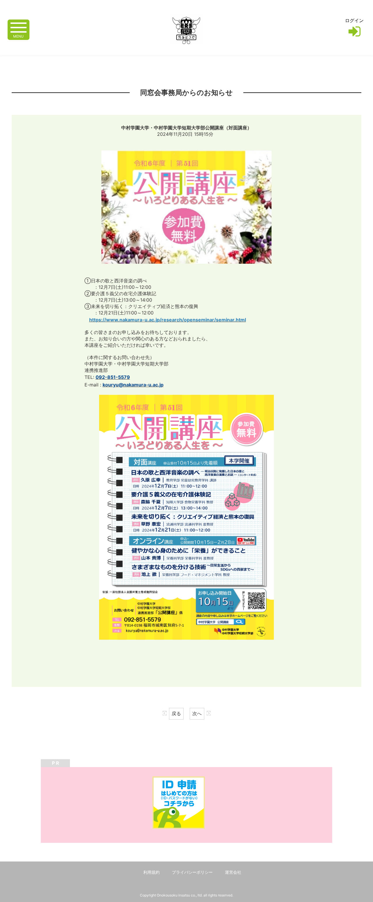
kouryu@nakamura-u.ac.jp (133, 385)
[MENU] (18, 27)
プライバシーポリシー (192, 872)
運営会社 (233, 872)
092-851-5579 (113, 377)
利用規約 (151, 872)
